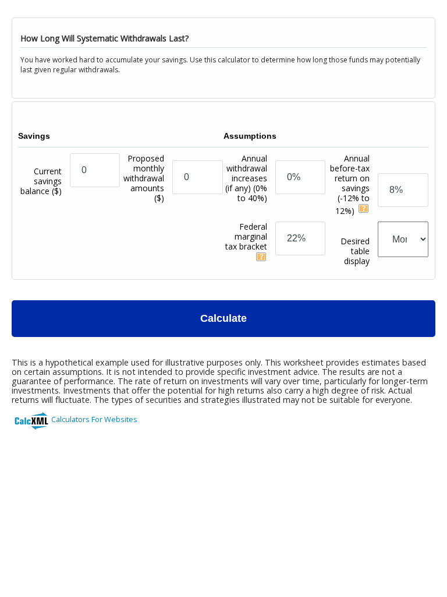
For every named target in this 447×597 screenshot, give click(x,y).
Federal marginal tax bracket (246, 236)
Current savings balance (41, 181)
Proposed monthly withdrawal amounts (143, 178)
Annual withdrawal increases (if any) (246, 178)
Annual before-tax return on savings (350, 184)
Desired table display (355, 251)
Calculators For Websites (94, 419)
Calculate (223, 318)
